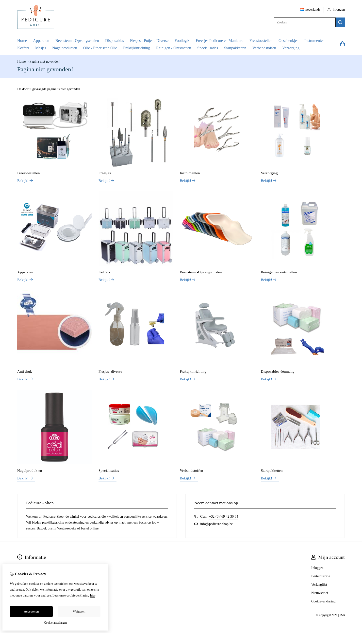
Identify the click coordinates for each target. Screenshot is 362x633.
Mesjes (40, 48)
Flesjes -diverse (110, 371)
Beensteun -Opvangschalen (201, 272)
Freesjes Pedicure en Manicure (219, 40)
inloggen (338, 9)
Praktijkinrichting (136, 48)
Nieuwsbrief (319, 593)
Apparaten (41, 40)
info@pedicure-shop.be (216, 524)
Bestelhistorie (320, 576)
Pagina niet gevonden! (45, 61)
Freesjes (105, 173)
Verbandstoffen (264, 48)
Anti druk (24, 371)
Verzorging (290, 48)
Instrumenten (314, 40)
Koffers (23, 48)
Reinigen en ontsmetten (279, 272)
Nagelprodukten (29, 471)
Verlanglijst (319, 584)
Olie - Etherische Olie (100, 48)
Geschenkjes (288, 40)
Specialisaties (207, 48)
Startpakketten (235, 48)
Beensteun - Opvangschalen (77, 40)
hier (92, 595)
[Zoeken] (340, 22)
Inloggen (317, 568)
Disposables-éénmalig (278, 371)
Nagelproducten (64, 48)
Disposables (114, 40)
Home (22, 40)
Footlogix (182, 40)
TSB (342, 615)
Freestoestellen (260, 40)
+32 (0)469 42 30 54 (223, 516)
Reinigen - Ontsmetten (173, 48)
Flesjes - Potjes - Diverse (149, 40)
